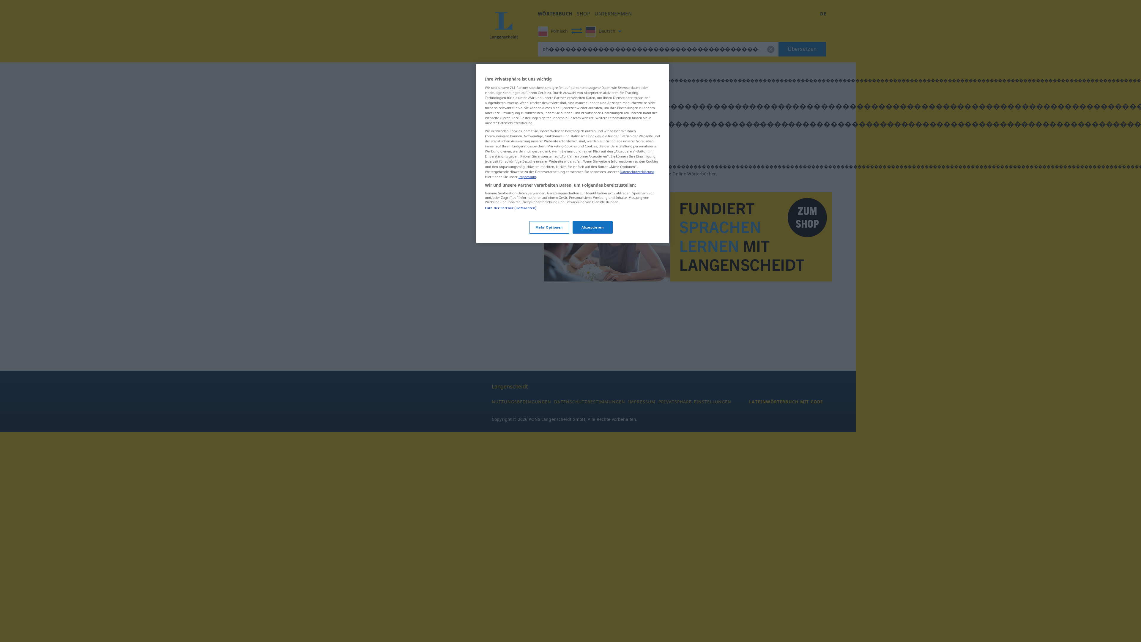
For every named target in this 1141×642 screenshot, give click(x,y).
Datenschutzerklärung (637, 171)
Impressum (527, 176)
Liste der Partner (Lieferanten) (511, 208)
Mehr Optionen (548, 227)
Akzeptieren (592, 227)
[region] (572, 153)
